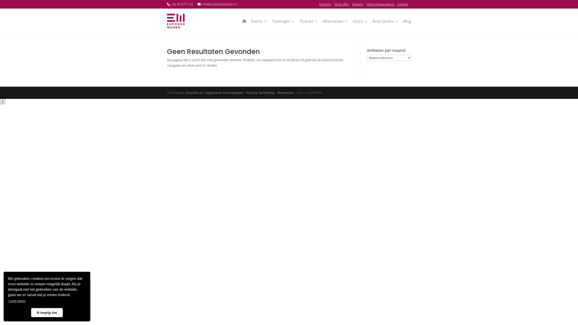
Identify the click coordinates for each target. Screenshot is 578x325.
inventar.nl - (196, 93)
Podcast (306, 21)
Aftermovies (333, 21)
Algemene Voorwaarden (224, 93)
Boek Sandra (383, 21)
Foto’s (358, 21)
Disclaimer (285, 93)
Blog (407, 21)
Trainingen (281, 21)
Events (257, 21)
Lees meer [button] (17, 301)
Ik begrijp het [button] (47, 312)
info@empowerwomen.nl (219, 4)
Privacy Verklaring (260, 93)
